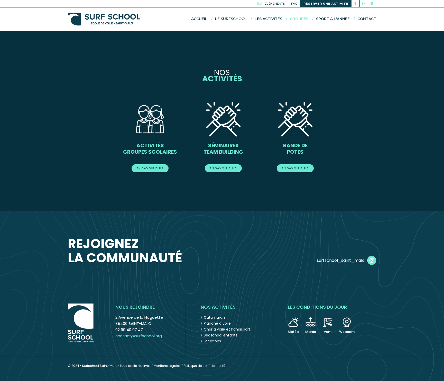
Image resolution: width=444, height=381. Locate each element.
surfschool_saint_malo (341, 260)
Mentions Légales (167, 365)
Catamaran (214, 317)
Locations (212, 341)
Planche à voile (217, 323)
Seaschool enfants (220, 335)
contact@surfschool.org (138, 336)
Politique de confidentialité (204, 365)
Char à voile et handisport (227, 329)
